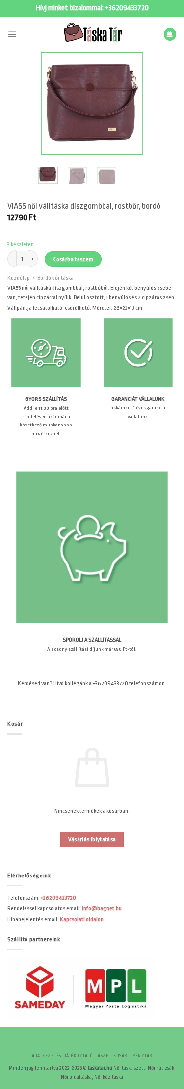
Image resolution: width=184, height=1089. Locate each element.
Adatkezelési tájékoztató (62, 1055)
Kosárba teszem (73, 259)
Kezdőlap (18, 277)
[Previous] (55, 103)
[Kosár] (170, 34)
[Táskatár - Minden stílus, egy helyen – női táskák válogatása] (92, 34)
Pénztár (142, 1055)
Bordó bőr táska (55, 277)
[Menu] (12, 34)
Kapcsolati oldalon (82, 919)
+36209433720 (127, 8)
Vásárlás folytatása (92, 839)
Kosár (120, 1055)
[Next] (129, 103)
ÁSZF (103, 1055)
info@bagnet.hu (102, 908)
